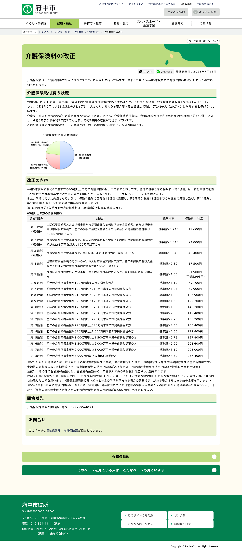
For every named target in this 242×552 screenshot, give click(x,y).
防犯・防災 (121, 23)
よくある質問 (207, 12)
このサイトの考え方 (140, 515)
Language (186, 4)
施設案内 (177, 23)
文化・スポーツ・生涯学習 (149, 23)
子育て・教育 (93, 23)
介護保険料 (93, 32)
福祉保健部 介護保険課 (62, 430)
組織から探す (182, 524)
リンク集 (180, 515)
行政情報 (206, 23)
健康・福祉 (64, 23)
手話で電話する (205, 4)
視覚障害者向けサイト (111, 4)
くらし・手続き (36, 23)
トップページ (46, 32)
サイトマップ (136, 4)
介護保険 (78, 32)
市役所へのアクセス (140, 524)
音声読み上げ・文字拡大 (161, 4)
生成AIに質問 (176, 12)
